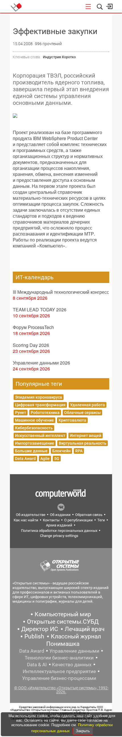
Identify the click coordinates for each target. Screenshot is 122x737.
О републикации (78, 520)
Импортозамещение (34, 443)
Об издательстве (30, 515)
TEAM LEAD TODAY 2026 (39, 309)
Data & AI (37, 664)
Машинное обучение (34, 420)
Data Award (25, 458)
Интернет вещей (85, 435)
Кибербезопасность (34, 428)
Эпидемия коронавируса (38, 397)
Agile (45, 458)
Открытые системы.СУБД (63, 621)
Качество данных (71, 664)
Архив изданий (59, 525)
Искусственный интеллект (40, 435)
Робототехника (45, 412)
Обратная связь (88, 515)
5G (56, 458)
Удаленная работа (87, 405)
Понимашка (62, 643)
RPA (79, 451)
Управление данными (74, 651)
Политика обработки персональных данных (59, 530)
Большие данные (31, 451)
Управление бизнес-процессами (59, 678)
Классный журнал (76, 636)
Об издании (60, 515)
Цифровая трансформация (40, 405)
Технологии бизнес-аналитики (59, 658)
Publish (34, 636)
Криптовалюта (72, 420)
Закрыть (83, 731)
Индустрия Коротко (59, 57)
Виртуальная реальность (82, 443)
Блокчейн (61, 451)
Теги (101, 520)
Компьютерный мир (63, 614)
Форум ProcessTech (33, 327)
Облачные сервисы (82, 412)
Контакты (51, 520)
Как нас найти (26, 520)
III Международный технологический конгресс (61, 292)
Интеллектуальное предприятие (59, 671)
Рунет (20, 412)
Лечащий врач (84, 629)
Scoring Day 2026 (31, 345)
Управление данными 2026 (41, 362)
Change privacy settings (59, 536)
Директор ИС (39, 629)
